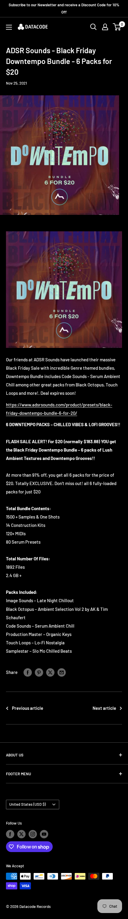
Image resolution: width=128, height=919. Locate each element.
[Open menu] (9, 27)
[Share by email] (61, 672)
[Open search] (93, 27)
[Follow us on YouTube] (44, 834)
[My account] (105, 27)
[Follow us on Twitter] (21, 834)
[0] (117, 26)
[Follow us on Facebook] (10, 834)
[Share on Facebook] (28, 672)
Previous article (27, 708)
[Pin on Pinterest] (39, 672)
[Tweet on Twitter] (50, 672)
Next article (104, 708)
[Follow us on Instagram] (33, 834)
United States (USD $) (27, 804)
